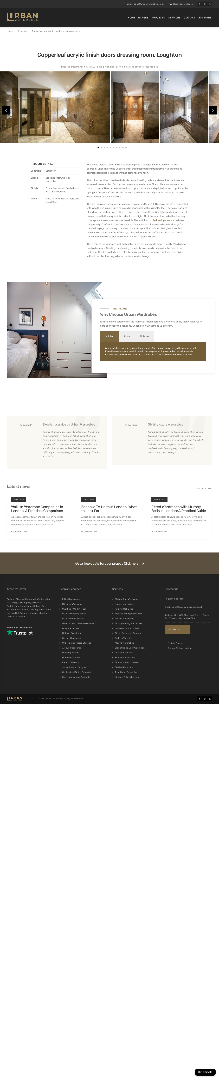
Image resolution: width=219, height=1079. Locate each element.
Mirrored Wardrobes (72, 604)
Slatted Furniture (124, 667)
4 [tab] (107, 147)
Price (127, 336)
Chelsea (20, 599)
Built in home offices (73, 618)
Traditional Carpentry (126, 672)
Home (131, 17)
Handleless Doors (71, 657)
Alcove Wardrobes (124, 643)
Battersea (12, 603)
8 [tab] (119, 147)
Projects (158, 17)
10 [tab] (126, 147)
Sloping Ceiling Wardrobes (128, 623)
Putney (34, 609)
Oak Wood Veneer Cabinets (76, 677)
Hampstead (26, 606)
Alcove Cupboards (71, 648)
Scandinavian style (125, 657)
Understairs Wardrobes (127, 628)
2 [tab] (101, 147)
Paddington (13, 606)
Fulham (11, 599)
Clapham (21, 616)
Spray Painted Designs (74, 667)
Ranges (143, 17)
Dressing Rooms (70, 652)
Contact (189, 17)
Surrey (23, 613)
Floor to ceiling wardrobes (129, 613)
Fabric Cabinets (70, 662)
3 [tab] (104, 147)
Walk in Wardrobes (124, 618)
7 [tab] (116, 147)
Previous (6, 110)
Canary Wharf (22, 609)
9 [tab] (123, 147)
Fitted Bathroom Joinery (128, 633)
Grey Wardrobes (70, 628)
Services (174, 17)
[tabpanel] (24, 107)
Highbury (32, 613)
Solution (109, 336)
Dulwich (11, 616)
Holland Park (40, 606)
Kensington (24, 603)
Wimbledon (45, 609)
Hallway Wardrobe (71, 633)
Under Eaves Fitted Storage (76, 643)
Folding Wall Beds (124, 609)
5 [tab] (110, 147)
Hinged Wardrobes (124, 604)
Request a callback (183, 4)
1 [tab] (98, 147)
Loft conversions (124, 652)
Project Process (176, 643)
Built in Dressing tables (74, 613)
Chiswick (36, 603)
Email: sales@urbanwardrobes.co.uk (145, 4)
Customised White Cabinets (76, 672)
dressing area (162, 220)
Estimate (205, 17)
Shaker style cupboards (127, 662)
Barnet (10, 609)
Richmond (30, 599)
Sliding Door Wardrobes (127, 599)
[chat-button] (205, 1072)
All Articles (201, 488)
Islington (43, 613)
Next (213, 110)
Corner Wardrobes (71, 638)
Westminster (43, 599)
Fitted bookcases (71, 599)
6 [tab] (113, 147)
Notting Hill (13, 613)
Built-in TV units (123, 638)
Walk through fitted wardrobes (78, 623)
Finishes (144, 336)
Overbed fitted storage (74, 609)
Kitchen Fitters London (127, 677)
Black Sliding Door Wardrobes (130, 648)
